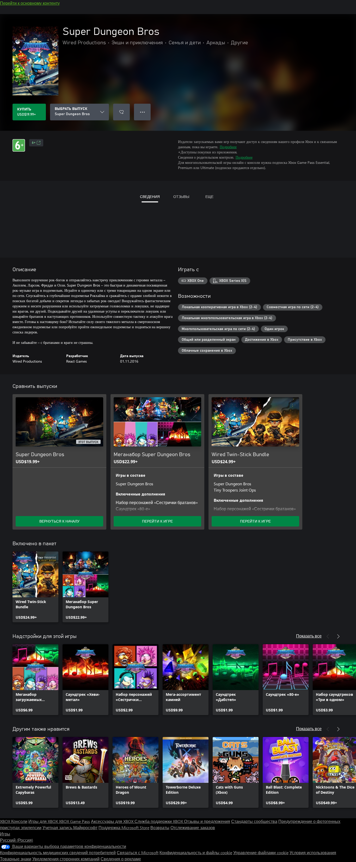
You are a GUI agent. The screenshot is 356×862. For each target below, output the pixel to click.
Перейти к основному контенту (30, 3)
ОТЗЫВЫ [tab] (181, 196)
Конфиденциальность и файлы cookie (195, 852)
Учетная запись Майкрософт (69, 827)
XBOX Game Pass (74, 821)
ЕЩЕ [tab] (209, 196)
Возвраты (159, 827)
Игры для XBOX (43, 821)
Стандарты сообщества (254, 821)
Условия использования (313, 852)
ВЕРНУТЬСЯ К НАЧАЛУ (59, 521)
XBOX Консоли (13, 821)
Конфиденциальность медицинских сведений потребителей (58, 852)
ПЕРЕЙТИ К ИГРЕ (157, 521)
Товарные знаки (15, 858)
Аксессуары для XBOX (112, 821)
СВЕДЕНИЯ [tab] (150, 196)
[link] (35, 586)
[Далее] (338, 636)
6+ (33, 143)
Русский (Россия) (16, 840)
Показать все (309, 635)
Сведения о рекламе (121, 858)
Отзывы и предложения (207, 821)
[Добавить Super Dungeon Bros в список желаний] (121, 112)
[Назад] (328, 636)
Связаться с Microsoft (137, 852)
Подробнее (228, 146)
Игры (5, 833)
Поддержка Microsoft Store (124, 827)
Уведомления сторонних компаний (66, 858)
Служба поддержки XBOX (159, 821)
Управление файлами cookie (261, 852)
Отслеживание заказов (192, 827)
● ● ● (142, 111)
